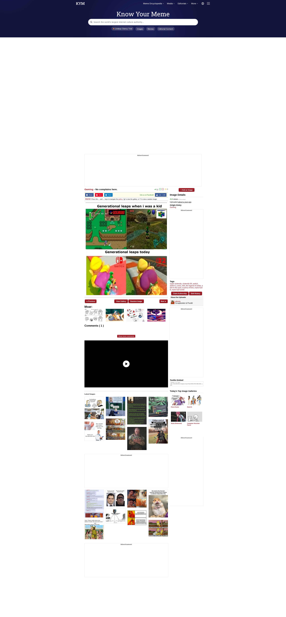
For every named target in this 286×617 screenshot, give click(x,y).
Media (169, 3)
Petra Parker (175, 407)
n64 (183, 286)
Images (140, 29)
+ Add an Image (187, 190)
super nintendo (176, 284)
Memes (151, 29)
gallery (120, 199)
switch (195, 284)
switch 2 (173, 286)
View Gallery (121, 301)
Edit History (195, 293)
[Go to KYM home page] (80, 4)
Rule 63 (189, 407)
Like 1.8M (161, 195)
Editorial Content (166, 29)
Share (90, 195)
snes (179, 286)
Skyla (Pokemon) (176, 423)
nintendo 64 (187, 284)
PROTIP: (88, 199)
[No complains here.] (126, 249)
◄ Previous (90, 301)
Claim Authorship (180, 293)
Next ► (163, 301)
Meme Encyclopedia (153, 3)
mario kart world (178, 290)
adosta (177, 301)
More (194, 3)
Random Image (136, 301)
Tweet (109, 195)
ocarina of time (188, 288)
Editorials (182, 3)
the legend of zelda (193, 286)
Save (100, 195)
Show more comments (126, 336)
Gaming (88, 189)
